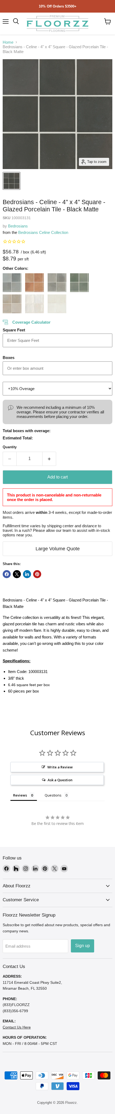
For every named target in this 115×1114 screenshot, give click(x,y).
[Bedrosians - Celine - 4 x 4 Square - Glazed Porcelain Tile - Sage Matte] (79, 282)
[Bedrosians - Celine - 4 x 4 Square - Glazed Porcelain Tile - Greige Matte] (57, 282)
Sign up (82, 945)
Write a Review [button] (60, 767)
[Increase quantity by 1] (49, 459)
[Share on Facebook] (7, 574)
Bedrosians (18, 226)
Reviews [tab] (20, 795)
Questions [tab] (53, 795)
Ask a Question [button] (60, 779)
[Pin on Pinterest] (37, 574)
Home (8, 42)
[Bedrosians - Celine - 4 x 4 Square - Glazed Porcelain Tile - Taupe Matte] (12, 303)
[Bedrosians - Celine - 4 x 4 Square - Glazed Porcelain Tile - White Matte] (57, 303)
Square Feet (14, 330)
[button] (108, 21)
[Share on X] (17, 574)
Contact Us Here (17, 1027)
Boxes (8, 357)
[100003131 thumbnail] (11, 180)
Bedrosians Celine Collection (43, 232)
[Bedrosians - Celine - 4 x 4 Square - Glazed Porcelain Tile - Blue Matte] (12, 282)
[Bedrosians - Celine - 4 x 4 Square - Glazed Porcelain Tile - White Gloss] (34, 303)
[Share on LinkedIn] (27, 574)
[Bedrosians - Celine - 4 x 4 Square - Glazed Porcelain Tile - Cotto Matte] (34, 282)
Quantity (10, 447)
